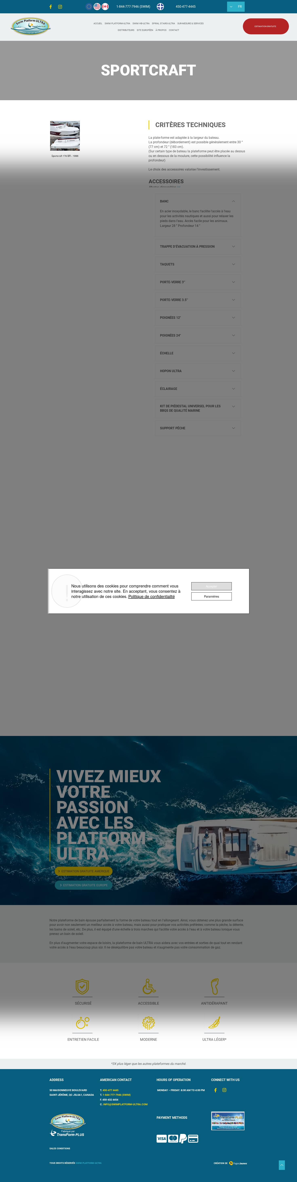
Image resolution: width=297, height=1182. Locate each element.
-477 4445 (112, 1090)
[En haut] (282, 1165)
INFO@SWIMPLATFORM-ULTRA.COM (125, 1104)
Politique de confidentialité (151, 596)
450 (105, 1090)
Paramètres (211, 596)
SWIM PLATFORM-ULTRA (88, 1163)
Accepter (211, 586)
